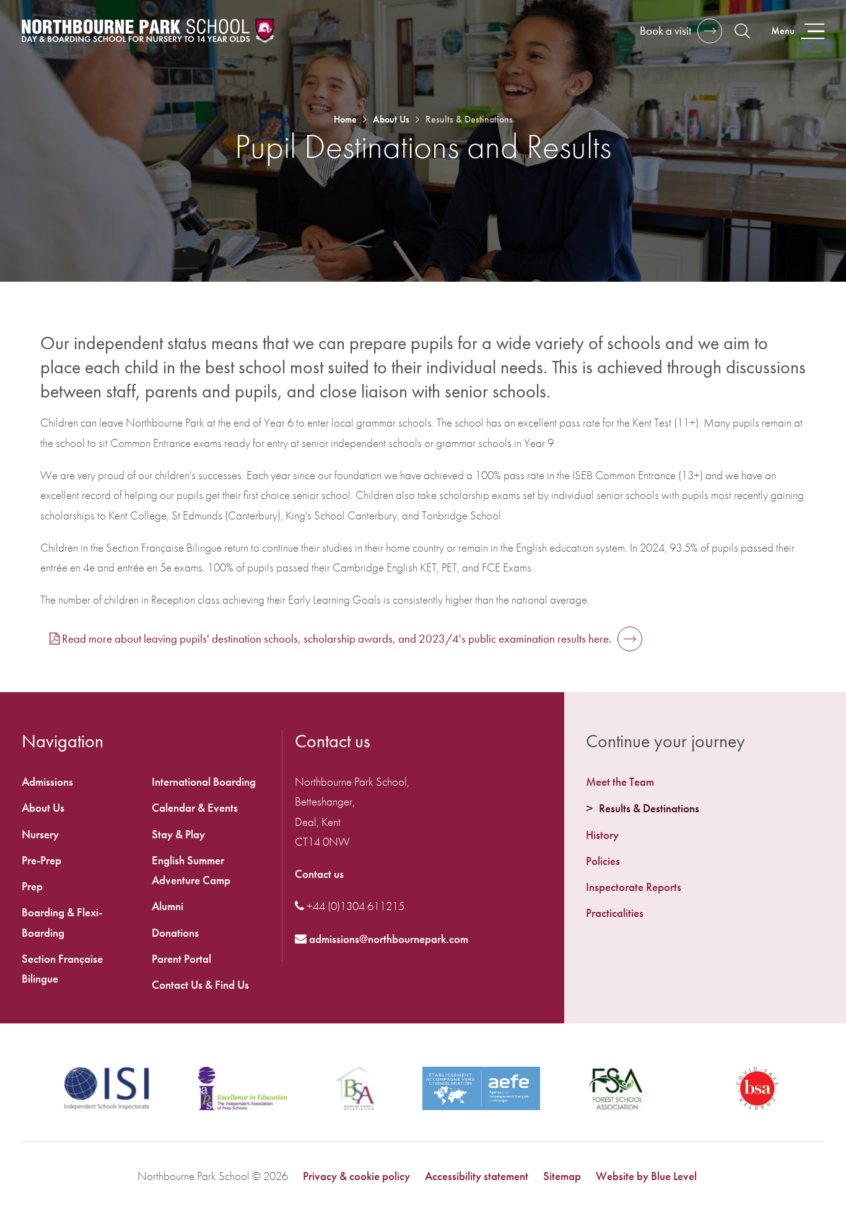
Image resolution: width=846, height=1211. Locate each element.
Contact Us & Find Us (200, 984)
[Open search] (742, 31)
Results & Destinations (649, 808)
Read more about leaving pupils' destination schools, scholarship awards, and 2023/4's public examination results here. (336, 638)
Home (345, 119)
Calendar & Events (195, 807)
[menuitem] (705, 782)
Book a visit (665, 30)
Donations (175, 932)
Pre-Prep (41, 860)
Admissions (47, 781)
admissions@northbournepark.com (387, 939)
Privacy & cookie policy (356, 1176)
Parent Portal (181, 958)
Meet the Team (620, 781)
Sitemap (562, 1176)
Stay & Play (178, 834)
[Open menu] (796, 31)
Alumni (167, 906)
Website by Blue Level (646, 1176)
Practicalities (614, 913)
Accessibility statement (476, 1176)
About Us (391, 119)
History (602, 835)
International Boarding (204, 781)
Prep (32, 886)
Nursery (40, 834)
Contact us (319, 874)
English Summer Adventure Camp (191, 870)
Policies (603, 861)
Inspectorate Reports (633, 887)
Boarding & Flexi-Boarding (62, 922)
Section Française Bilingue (62, 968)
